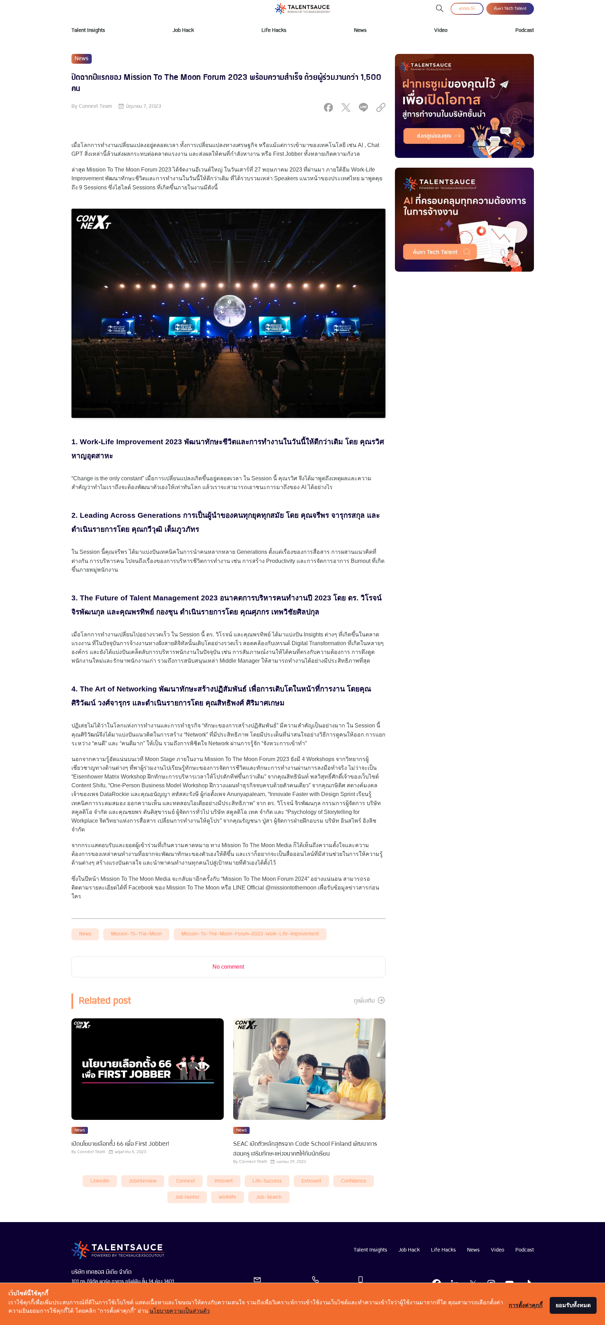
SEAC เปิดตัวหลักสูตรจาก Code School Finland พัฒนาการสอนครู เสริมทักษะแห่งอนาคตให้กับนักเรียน (305, 1149)
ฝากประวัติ (467, 9)
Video (440, 30)
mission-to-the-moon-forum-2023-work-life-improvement (250, 934)
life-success (267, 1181)
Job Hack (183, 30)
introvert (224, 1181)
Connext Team (95, 106)
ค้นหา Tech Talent (510, 9)
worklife (227, 1197)
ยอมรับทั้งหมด (573, 1305)
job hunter (187, 1197)
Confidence (353, 1181)
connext (185, 1181)
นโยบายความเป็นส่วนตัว (179, 1310)
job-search (269, 1197)
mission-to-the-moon (136, 934)
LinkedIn (99, 1181)
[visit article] (147, 1069)
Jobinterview (143, 1181)
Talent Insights (88, 30)
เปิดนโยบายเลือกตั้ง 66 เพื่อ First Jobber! (120, 1144)
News (360, 30)
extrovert (311, 1181)
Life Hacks (274, 30)
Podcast (524, 30)
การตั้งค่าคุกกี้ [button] (526, 1305)
